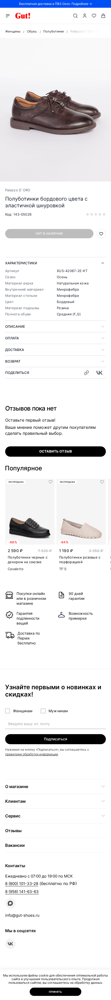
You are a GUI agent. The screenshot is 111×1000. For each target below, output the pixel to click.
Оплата (12, 338)
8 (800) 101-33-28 (21, 883)
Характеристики (21, 263)
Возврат (12, 361)
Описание (15, 326)
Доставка (14, 350)
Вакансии (15, 845)
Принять (55, 991)
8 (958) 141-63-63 (22, 891)
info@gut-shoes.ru (22, 915)
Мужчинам (58, 711)
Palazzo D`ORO (17, 190)
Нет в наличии (49, 233)
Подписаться (55, 739)
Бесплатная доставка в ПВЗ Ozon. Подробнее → (55, 4)
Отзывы (13, 830)
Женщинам (23, 711)
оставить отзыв (55, 451)
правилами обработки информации (31, 754)
